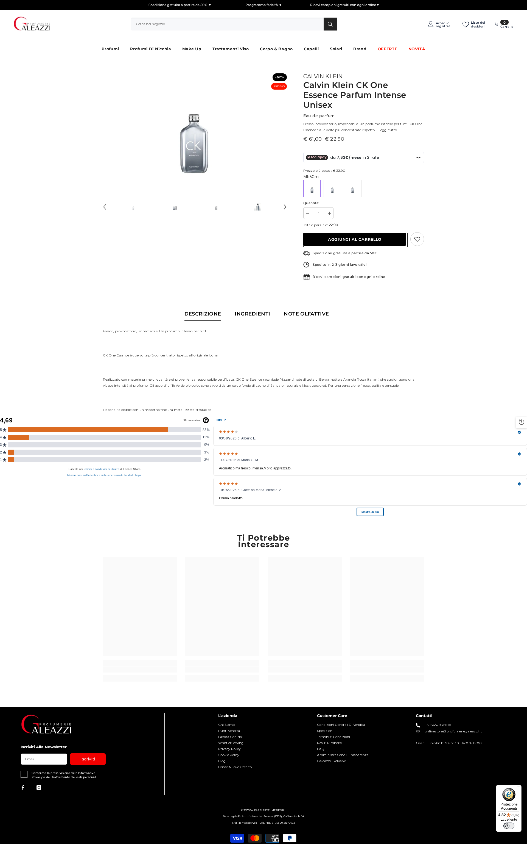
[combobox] (227, 24)
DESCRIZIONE (202, 314)
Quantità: (311, 203)
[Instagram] (39, 787)
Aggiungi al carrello (355, 239)
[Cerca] (234, 24)
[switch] (508, 826)
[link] (140, 669)
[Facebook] (23, 787)
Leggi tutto (388, 130)
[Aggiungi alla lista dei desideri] (417, 239)
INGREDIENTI (252, 314)
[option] (195, 128)
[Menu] (518, 788)
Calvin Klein (323, 76)
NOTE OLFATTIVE (306, 314)
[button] (104, 207)
